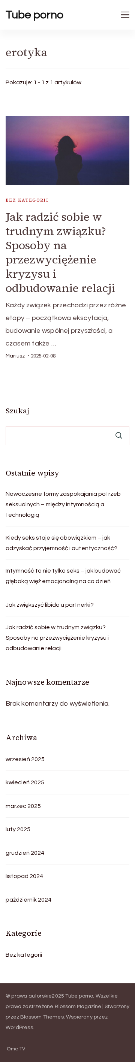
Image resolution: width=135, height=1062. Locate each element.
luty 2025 (18, 829)
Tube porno (34, 15)
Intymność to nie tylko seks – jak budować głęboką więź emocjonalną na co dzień (63, 576)
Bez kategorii (27, 200)
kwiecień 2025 (25, 782)
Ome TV (16, 1049)
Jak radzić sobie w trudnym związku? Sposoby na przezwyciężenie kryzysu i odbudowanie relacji (60, 252)
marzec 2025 (23, 806)
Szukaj (17, 410)
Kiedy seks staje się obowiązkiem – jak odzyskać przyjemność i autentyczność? (61, 543)
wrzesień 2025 (25, 759)
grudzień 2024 (25, 853)
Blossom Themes (42, 1017)
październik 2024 (28, 900)
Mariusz (15, 356)
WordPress (19, 1027)
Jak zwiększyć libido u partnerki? (50, 605)
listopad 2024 (24, 876)
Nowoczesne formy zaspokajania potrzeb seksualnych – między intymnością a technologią (63, 504)
